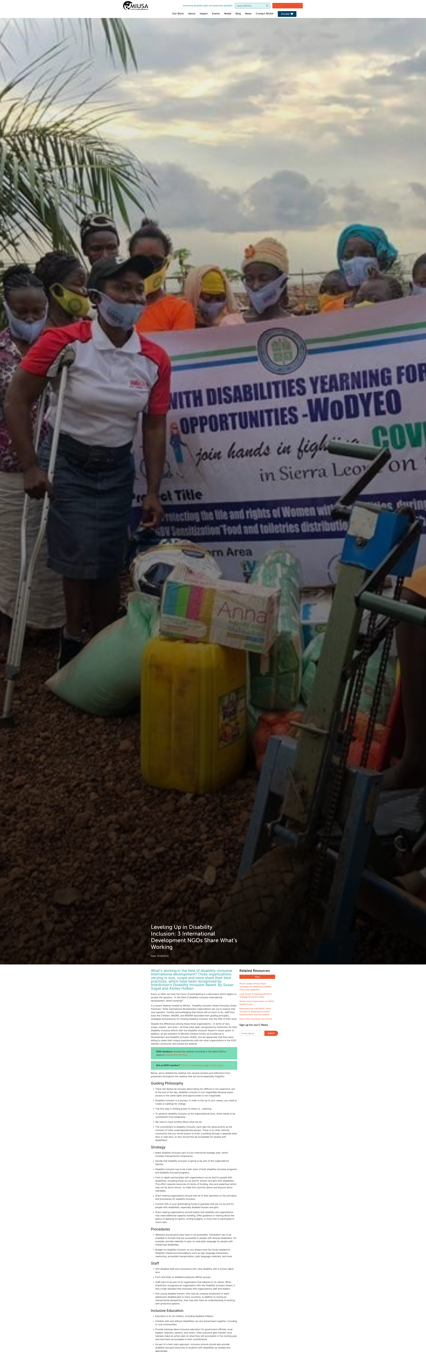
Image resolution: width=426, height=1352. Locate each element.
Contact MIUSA (264, 13)
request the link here (176, 1055)
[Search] (267, 5)
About (191, 13)
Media (227, 13)
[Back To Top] (420, 1345)
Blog (238, 13)
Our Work (178, 13)
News (248, 13)
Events (216, 13)
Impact (204, 13)
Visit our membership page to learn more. (202, 1065)
